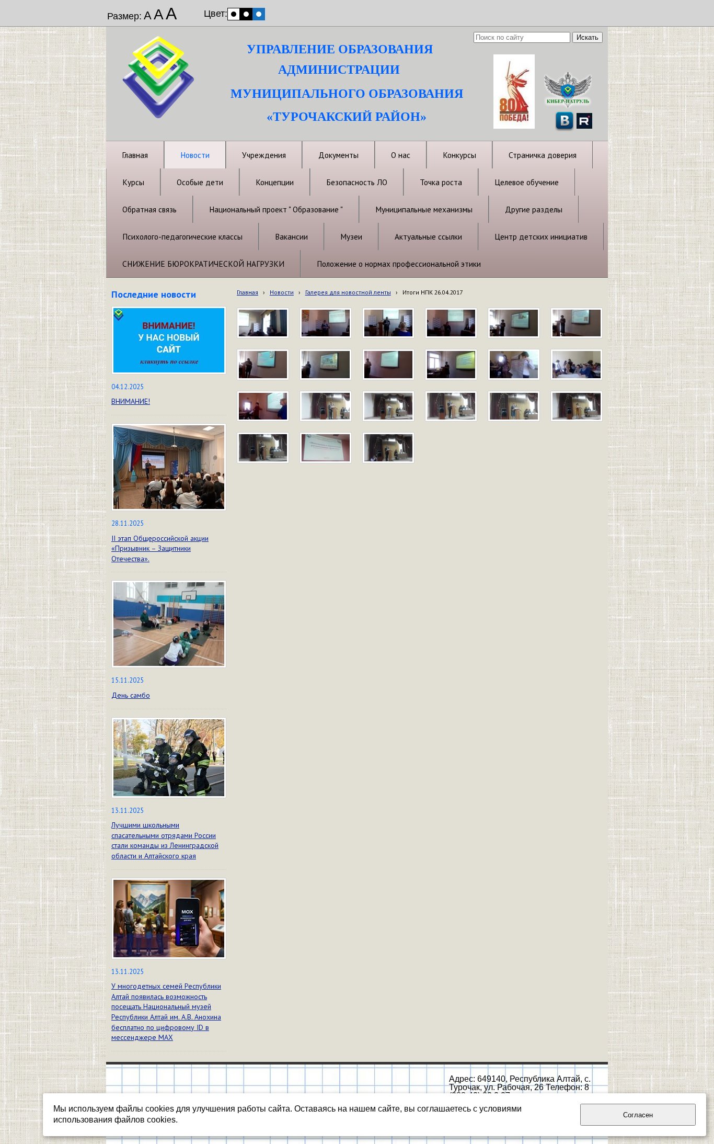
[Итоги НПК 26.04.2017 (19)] (388, 323)
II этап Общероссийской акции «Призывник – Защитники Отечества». (160, 548)
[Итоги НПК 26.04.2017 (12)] (451, 364)
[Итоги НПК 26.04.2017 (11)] (514, 364)
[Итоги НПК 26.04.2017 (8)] (326, 406)
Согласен (638, 1115)
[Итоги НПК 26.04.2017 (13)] (388, 364)
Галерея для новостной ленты (348, 292)
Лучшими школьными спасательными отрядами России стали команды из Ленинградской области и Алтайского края (164, 840)
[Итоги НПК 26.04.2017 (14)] (326, 364)
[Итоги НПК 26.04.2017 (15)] (263, 364)
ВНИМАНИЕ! (130, 401)
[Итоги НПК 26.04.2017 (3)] (263, 447)
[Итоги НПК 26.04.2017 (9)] (263, 406)
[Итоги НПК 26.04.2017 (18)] (451, 323)
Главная (247, 292)
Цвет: (215, 13)
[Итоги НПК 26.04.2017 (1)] (388, 447)
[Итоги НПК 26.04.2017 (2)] (326, 447)
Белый (233, 14)
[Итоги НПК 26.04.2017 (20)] (326, 323)
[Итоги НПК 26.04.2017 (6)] (451, 406)
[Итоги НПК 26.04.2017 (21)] (263, 323)
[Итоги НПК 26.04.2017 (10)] (576, 364)
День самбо (130, 695)
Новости (282, 292)
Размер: (124, 16)
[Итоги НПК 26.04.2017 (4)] (576, 406)
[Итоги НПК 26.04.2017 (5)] (514, 406)
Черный (246, 14)
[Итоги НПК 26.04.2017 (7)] (388, 406)
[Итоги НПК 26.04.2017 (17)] (514, 323)
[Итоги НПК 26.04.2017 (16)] (576, 323)
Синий (258, 14)
